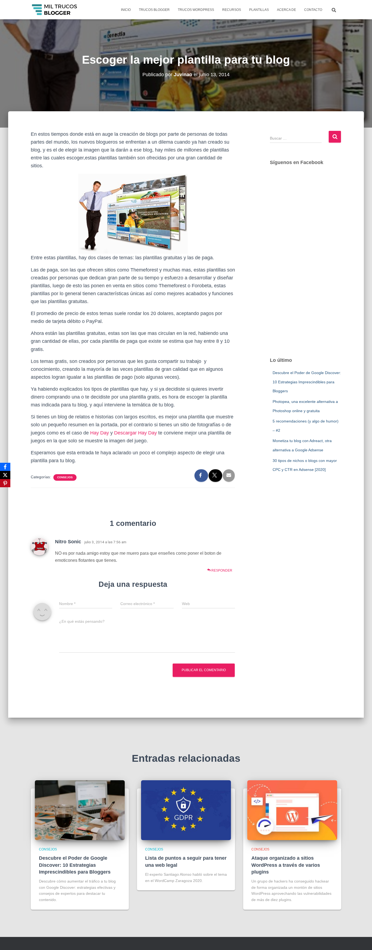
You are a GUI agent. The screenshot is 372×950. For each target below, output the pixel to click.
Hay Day (99, 433)
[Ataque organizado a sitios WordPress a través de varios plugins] (292, 810)
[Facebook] (5, 467)
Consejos (65, 477)
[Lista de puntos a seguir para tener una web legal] (186, 810)
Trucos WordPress (196, 10)
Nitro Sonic (68, 541)
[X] (5, 475)
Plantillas (259, 10)
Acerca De (286, 10)
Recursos (231, 10)
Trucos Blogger (154, 10)
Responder (221, 570)
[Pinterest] (5, 483)
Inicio (126, 10)
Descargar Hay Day (135, 433)
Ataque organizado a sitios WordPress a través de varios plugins (285, 864)
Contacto (313, 10)
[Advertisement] (305, 266)
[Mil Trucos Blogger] (55, 10)
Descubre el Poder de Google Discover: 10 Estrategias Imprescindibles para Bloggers (307, 382)
